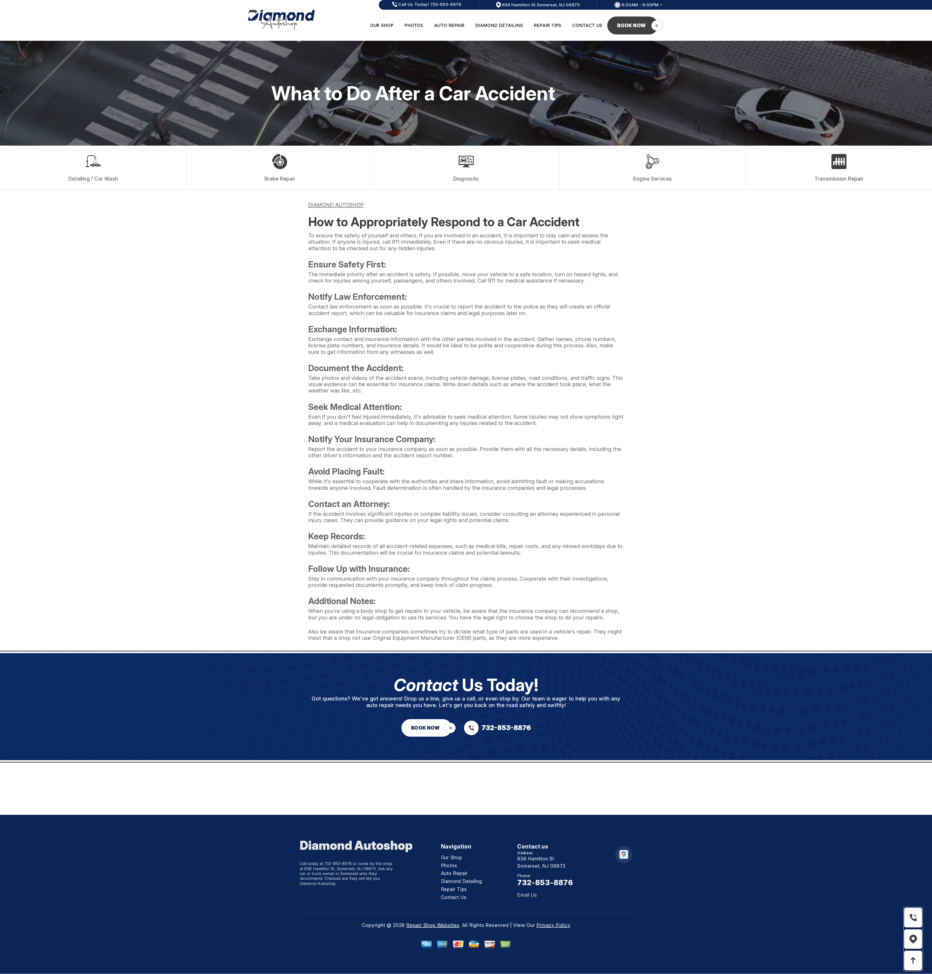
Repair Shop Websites (432, 925)
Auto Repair (449, 25)
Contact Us (587, 25)
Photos (414, 25)
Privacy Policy (553, 925)
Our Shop (382, 25)
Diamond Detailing (499, 25)
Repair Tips (547, 25)
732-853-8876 (338, 863)
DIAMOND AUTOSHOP (336, 205)
